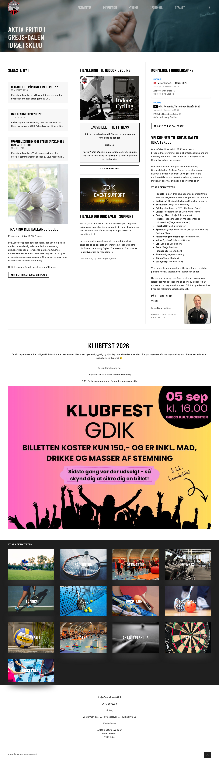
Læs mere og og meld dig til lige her (98, 258)
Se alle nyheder (109, 168)
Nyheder (133, 7)
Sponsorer (156, 7)
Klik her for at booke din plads (29, 274)
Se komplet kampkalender (169, 126)
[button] (207, 755)
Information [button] (110, 7)
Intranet (179, 7)
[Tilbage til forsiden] (13, 7)
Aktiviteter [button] (84, 7)
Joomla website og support (22, 753)
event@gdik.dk (87, 234)
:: (197, 7)
